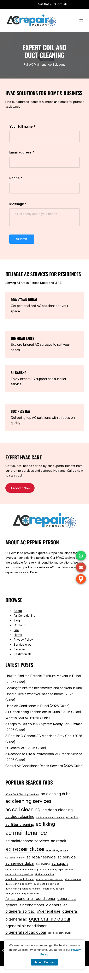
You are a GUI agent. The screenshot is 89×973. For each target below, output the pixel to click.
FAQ (16, 630)
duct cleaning (73, 879)
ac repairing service (57, 850)
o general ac (16, 919)
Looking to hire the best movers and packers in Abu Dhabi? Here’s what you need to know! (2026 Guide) (43, 694)
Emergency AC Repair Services (22, 893)
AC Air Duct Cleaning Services (22, 794)
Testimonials (22, 654)
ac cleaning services (28, 801)
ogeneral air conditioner (26, 925)
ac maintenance (26, 832)
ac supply (60, 863)
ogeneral (70, 911)
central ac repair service (49, 879)
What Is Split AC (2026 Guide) (27, 718)
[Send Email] (81, 567)
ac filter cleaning (19, 824)
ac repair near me (15, 857)
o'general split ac (20, 911)
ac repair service (41, 857)
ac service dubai (19, 863)
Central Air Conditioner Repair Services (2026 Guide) (44, 766)
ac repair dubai (24, 849)
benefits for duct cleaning (19, 879)
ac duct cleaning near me (50, 817)
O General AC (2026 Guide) (25, 748)
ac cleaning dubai (56, 793)
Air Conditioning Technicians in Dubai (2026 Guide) (43, 712)
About (18, 610)
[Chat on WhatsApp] (81, 555)
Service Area (22, 644)
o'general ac (57, 905)
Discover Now (20, 488)
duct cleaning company (18, 884)
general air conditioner (24, 905)
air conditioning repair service (56, 869)
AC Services (36, 274)
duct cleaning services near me (23, 888)
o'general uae (48, 911)
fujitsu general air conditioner (30, 898)
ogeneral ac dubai (49, 919)
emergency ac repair (53, 888)
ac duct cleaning (19, 816)
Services (20, 649)
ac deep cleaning (57, 809)
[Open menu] (81, 20)
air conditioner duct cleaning (21, 869)
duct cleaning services (46, 884)
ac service (67, 857)
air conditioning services (19, 874)
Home (18, 634)
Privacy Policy (23, 639)
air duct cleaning (44, 874)
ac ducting (72, 817)
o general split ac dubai (25, 932)
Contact (19, 625)
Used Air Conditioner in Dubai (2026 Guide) (37, 706)
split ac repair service (60, 933)
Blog (17, 620)
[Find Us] (81, 579)
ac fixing (45, 824)
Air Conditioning (24, 615)
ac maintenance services (27, 840)
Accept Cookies (44, 962)
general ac (66, 898)
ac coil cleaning (23, 809)
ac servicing (43, 864)
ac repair (58, 840)
